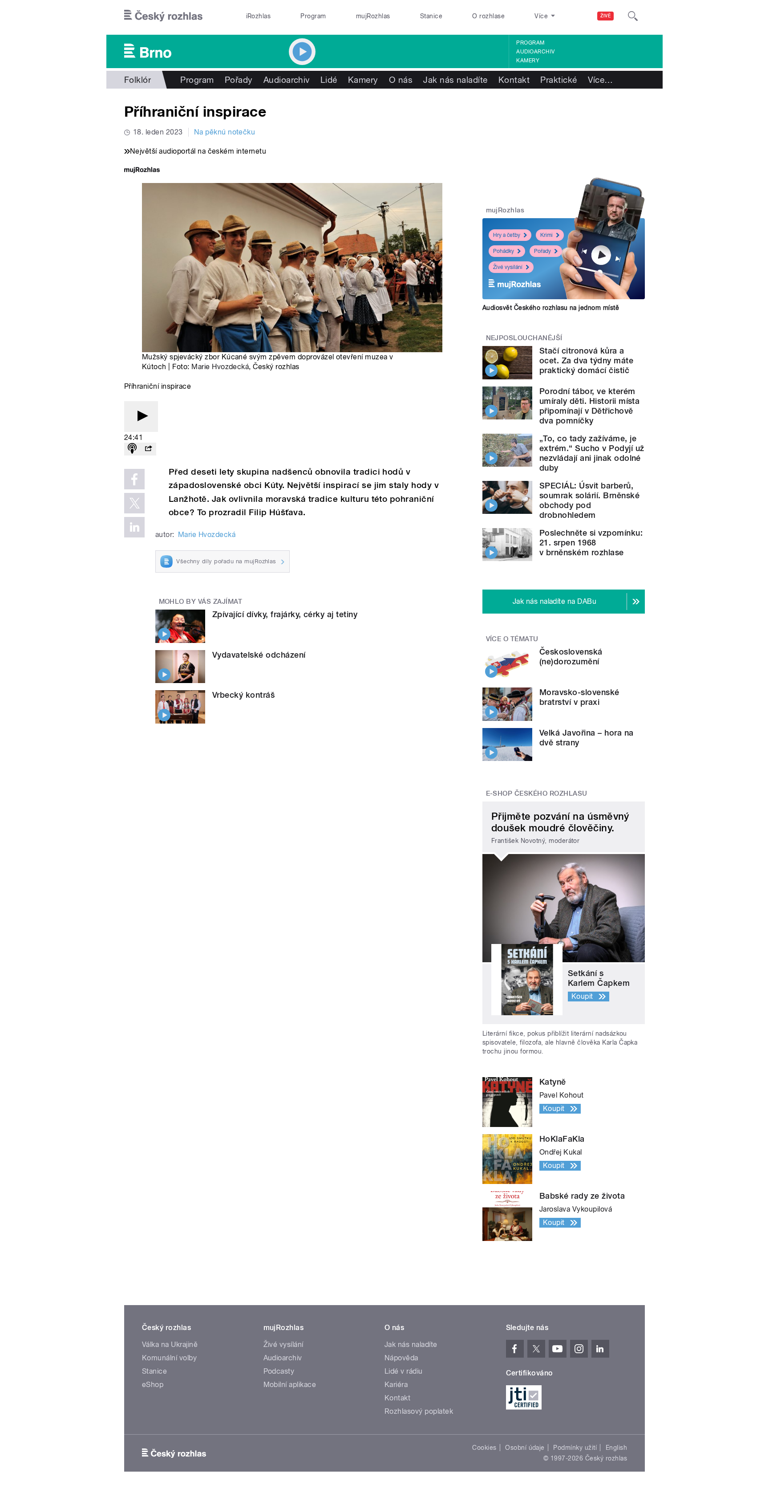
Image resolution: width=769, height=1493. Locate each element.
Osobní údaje (525, 1447)
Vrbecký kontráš (243, 695)
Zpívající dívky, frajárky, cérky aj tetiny (284, 614)
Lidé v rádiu (403, 1371)
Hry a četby (506, 235)
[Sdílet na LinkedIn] (134, 527)
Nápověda (401, 1358)
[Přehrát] (141, 416)
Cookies (484, 1447)
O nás (401, 80)
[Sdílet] (148, 449)
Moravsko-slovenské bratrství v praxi (579, 697)
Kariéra (396, 1384)
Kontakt (514, 80)
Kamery (527, 60)
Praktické (558, 80)
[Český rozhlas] (163, 16)
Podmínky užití (575, 1447)
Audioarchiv (535, 52)
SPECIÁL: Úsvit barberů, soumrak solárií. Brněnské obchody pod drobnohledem (589, 500)
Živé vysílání (507, 267)
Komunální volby (169, 1358)
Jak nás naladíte (455, 80)
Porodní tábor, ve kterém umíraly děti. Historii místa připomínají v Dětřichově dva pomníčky (589, 405)
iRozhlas (258, 16)
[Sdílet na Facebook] (134, 479)
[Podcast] (132, 449)
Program (313, 16)
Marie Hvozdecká (220, 366)
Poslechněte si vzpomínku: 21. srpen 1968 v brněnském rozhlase (591, 542)
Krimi (546, 235)
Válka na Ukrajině (170, 1344)
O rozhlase (488, 16)
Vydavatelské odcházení (259, 654)
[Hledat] (633, 16)
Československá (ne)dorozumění (571, 656)
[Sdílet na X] (134, 503)
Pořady (239, 80)
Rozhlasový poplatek (418, 1411)
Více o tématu (512, 639)
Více (600, 80)
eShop (152, 1384)
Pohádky (503, 251)
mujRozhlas (373, 16)
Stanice (431, 16)
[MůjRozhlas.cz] (142, 171)
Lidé (328, 80)
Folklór (137, 80)
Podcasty (279, 1371)
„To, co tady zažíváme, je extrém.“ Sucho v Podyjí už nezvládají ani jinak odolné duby (591, 453)
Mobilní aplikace (289, 1384)
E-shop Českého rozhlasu (536, 793)
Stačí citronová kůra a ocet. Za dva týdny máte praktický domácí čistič (586, 360)
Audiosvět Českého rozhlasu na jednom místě (550, 307)
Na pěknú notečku (224, 132)
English (616, 1447)
